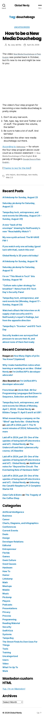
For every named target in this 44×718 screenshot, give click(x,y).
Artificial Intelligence (13, 512)
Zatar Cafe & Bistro (12, 495)
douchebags (21, 174)
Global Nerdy (22, 5)
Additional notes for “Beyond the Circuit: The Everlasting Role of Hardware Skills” (21, 466)
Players (6, 601)
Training (6, 652)
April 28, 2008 (33, 45)
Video (5, 663)
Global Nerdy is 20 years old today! (20, 255)
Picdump (7, 597)
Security (6, 627)
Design (6, 538)
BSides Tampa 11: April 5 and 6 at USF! (21, 412)
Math (5, 582)
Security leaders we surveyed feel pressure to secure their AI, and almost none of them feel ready (20, 338)
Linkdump (7, 578)
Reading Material (11, 623)
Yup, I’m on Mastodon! (13, 688)
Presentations (9, 608)
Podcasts (7, 604)
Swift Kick (7, 630)
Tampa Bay (8, 638)
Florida (6, 552)
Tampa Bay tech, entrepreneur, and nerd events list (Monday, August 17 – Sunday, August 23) (21, 301)
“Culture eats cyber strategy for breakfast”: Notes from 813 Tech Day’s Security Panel (19, 288)
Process (6, 615)
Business (7, 515)
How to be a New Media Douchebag (22, 36)
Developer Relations (12, 541)
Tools (5, 648)
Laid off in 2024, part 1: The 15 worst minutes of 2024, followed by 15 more (22, 428)
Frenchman (8, 390)
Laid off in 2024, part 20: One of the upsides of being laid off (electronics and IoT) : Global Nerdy (21, 440)
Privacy (6, 612)
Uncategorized (22, 27)
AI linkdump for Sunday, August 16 (20, 261)
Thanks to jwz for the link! (16, 168)
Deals (5, 534)
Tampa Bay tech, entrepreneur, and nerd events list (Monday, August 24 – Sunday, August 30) (21, 215)
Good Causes (9, 564)
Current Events (10, 530)
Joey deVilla (16, 45)
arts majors (10, 174)
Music (5, 593)
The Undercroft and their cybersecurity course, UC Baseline (20, 447)
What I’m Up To (10, 667)
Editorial (6, 545)
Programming (9, 619)
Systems (7, 634)
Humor (5, 575)
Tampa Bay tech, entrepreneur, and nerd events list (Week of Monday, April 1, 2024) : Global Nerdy (20, 405)
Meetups (7, 586)
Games (6, 556)
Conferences (9, 527)
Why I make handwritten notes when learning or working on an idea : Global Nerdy (21, 368)
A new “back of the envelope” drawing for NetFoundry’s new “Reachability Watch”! (21, 228)
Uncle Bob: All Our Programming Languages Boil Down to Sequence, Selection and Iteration (22, 393)
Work (5, 671)
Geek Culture (9, 560)
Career (5, 519)
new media (32, 174)
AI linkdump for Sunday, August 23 (20, 197)
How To (6, 571)
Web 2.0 (9, 177)
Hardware (7, 567)
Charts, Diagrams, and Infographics (20, 523)
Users (5, 660)
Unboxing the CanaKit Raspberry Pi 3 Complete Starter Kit (21, 485)
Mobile (6, 590)
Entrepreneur (9, 549)
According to (13, 146)
